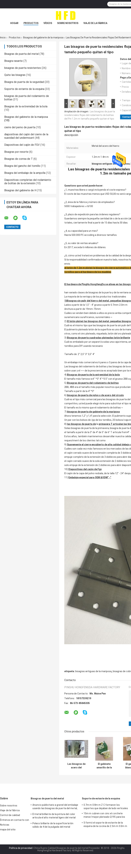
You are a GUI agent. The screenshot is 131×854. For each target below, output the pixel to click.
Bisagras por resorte (16, 151)
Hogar (14, 23)
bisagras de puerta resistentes (22, 68)
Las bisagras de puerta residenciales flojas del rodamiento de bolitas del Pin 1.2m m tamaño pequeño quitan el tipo (89, 115)
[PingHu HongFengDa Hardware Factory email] (8, 218)
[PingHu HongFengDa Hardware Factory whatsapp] (17, 218)
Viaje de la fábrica (95, 23)
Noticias (4, 824)
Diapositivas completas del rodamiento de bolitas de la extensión (27, 181)
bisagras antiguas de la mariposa (93, 671)
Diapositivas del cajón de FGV (22, 144)
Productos (31, 23)
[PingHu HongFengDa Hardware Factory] (65, 15)
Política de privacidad (20, 848)
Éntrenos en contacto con (14, 820)
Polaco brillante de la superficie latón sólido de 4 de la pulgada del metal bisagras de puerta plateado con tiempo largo (54, 825)
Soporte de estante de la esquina (24, 89)
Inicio (3, 37)
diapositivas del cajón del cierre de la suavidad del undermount (26, 136)
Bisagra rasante (13, 61)
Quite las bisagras (14, 75)
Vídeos (47, 23)
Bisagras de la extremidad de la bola (25, 106)
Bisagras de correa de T (18, 158)
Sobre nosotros (67, 23)
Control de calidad (10, 815)
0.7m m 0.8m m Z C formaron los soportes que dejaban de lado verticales (106, 806)
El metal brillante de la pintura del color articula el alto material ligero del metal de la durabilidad (54, 816)
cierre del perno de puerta (19, 127)
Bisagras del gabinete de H (20, 190)
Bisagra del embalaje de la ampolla (24, 172)
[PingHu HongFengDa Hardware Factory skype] (26, 218)
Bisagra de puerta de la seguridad (24, 82)
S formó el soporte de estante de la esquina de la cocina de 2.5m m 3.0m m (105, 824)
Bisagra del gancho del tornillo (22, 165)
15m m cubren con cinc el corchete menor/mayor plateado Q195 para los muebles (104, 815)
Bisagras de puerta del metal (21, 53)
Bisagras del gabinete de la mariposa (43, 37)
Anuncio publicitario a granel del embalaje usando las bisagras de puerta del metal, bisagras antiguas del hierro (55, 807)
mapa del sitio (8, 829)
